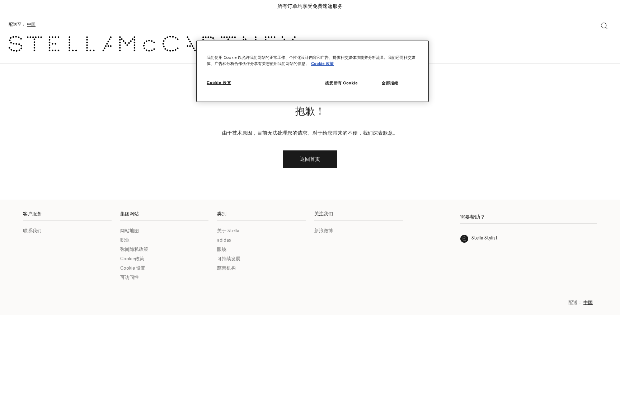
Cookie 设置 (132, 268)
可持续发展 (228, 259)
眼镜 (221, 249)
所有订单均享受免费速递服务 (310, 6)
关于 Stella (228, 231)
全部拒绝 (390, 83)
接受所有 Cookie (341, 83)
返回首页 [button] (310, 159)
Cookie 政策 (322, 64)
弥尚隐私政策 (134, 249)
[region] (312, 71)
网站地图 (129, 231)
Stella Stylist (484, 238)
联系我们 (32, 231)
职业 (125, 240)
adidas (224, 240)
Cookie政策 (132, 259)
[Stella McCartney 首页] (152, 44)
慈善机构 (226, 268)
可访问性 (129, 277)
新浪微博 (323, 231)
